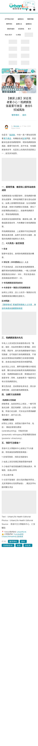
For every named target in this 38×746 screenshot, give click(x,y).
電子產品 (7, 138)
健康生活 (19, 24)
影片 (29, 29)
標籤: (4, 541)
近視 (24, 138)
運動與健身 (10, 29)
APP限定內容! (9, 19)
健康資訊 (21, 19)
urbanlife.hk (21, 532)
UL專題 (18, 35)
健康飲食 (29, 24)
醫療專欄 (30, 19)
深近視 (28, 545)
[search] (34, 8)
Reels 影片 (8, 35)
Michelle (17, 126)
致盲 (19, 545)
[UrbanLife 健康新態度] (19, 6)
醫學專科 (9, 24)
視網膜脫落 (8, 545)
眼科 (24, 115)
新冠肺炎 (21, 29)
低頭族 (12, 135)
